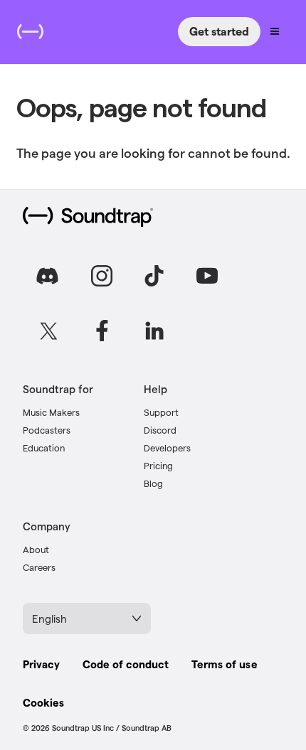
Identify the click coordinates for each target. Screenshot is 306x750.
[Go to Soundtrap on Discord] (49, 276)
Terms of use (224, 664)
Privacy (41, 664)
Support (161, 412)
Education (44, 447)
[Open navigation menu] (274, 31)
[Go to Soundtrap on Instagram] (102, 276)
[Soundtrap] (88, 217)
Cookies (43, 702)
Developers (167, 447)
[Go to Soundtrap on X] (49, 330)
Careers (39, 567)
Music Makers (51, 412)
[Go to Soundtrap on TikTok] (154, 276)
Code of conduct (126, 664)
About (36, 549)
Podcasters (46, 429)
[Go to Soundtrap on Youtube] (207, 276)
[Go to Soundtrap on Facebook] (102, 330)
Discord (160, 429)
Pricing (158, 465)
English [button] (49, 618)
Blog (153, 483)
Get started (219, 31)
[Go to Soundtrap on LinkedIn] (154, 330)
